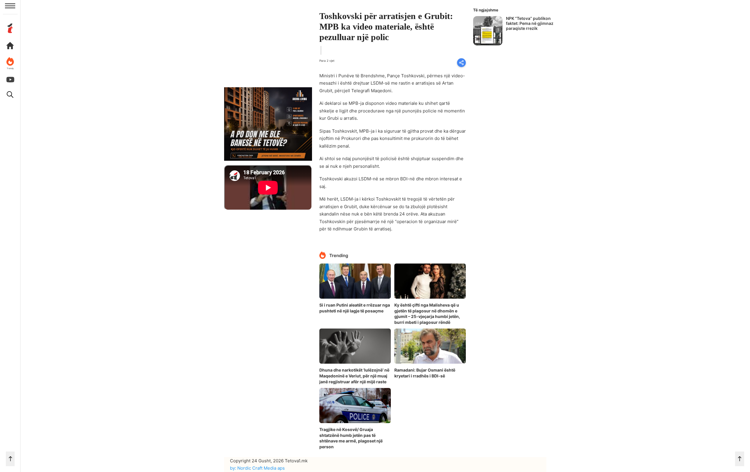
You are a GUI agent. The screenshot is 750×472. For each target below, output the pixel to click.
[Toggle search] (10, 94)
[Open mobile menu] (10, 6)
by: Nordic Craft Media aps (257, 468)
